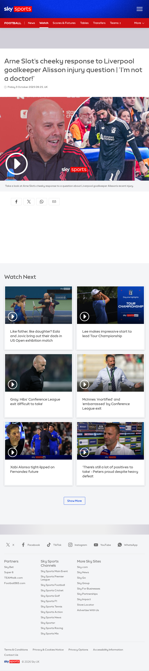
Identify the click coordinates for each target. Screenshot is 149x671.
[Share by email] (54, 201)
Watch (43, 23)
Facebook (34, 545)
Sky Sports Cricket (52, 590)
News (31, 23)
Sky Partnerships (87, 594)
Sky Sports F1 (49, 601)
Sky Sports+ (48, 623)
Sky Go (81, 577)
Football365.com (14, 583)
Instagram (81, 545)
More (137, 23)
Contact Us (11, 655)
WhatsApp (131, 545)
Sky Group (83, 583)
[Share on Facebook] (16, 201)
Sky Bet (9, 567)
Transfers (99, 23)
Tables (84, 23)
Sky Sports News (51, 617)
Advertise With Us (88, 610)
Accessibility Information (108, 649)
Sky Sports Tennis (51, 606)
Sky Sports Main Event (54, 571)
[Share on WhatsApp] (41, 201)
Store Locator (85, 604)
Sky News (83, 572)
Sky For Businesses (88, 588)
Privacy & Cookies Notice (48, 649)
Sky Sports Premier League (52, 578)
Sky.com (82, 567)
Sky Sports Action (52, 612)
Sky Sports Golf (50, 596)
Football (12, 23)
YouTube (105, 545)
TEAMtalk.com (13, 577)
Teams (114, 23)
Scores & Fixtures (64, 23)
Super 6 (8, 572)
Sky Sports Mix (50, 633)
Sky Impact (84, 599)
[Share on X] (28, 201)
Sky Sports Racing (52, 628)
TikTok (57, 545)
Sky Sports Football (53, 585)
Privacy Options (78, 649)
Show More (74, 500)
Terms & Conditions (16, 649)
